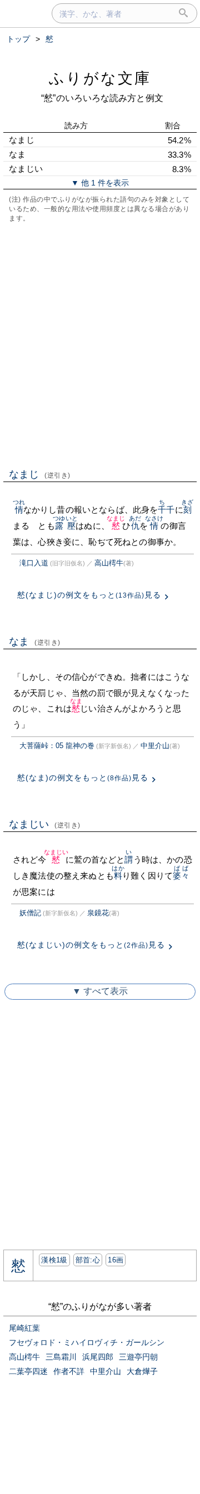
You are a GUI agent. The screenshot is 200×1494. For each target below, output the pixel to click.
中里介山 (155, 745)
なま (35, 641)
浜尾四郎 (97, 1356)
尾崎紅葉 (24, 1327)
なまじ (40, 474)
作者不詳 (68, 1371)
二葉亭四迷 (28, 1371)
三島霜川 (61, 1356)
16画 (115, 1260)
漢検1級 (54, 1260)
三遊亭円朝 (138, 1356)
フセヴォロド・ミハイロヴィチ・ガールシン (86, 1342)
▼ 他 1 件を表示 (100, 182)
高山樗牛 (108, 563)
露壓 (65, 525)
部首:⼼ (88, 1260)
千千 (166, 509)
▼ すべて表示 (100, 991)
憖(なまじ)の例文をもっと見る (89, 594)
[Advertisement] (100, 344)
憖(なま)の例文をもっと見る (82, 777)
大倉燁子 (142, 1371)
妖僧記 (30, 913)
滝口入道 (33, 563)
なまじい (45, 824)
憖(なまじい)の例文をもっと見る (91, 944)
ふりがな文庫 (100, 78)
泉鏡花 (98, 913)
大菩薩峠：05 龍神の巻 (56, 745)
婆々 (181, 875)
